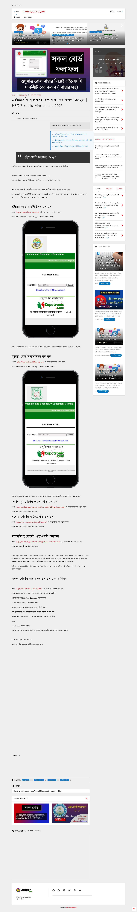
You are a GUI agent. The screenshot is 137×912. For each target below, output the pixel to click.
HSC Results (23, 95)
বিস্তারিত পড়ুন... (105, 284)
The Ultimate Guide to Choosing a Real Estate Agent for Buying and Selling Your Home (108, 157)
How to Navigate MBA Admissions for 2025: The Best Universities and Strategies (29, 38)
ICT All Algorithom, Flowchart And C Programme (107, 147)
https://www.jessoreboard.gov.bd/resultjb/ (31, 522)
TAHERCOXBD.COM (34, 12)
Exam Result (28, 17)
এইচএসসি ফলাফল (36, 95)
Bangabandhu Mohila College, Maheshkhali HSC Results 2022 (72, 141)
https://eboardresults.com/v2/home (29, 589)
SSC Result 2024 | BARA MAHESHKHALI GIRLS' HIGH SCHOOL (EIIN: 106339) (68, 39)
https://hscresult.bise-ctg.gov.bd (27, 212)
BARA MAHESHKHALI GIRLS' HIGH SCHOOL (62, 34)
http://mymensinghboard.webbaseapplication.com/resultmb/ (38, 542)
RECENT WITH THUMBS (105, 139)
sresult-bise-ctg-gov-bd (95, 32)
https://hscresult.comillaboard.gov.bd (30, 362)
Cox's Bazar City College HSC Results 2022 (71, 146)
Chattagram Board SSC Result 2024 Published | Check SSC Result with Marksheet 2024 (104, 38)
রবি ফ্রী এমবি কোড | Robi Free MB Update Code (107, 305)
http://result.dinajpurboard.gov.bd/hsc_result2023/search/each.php (40, 507)
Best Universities (18, 32)
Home (18, 17)
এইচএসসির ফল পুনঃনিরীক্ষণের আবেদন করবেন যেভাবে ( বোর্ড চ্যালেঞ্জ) (69, 135)
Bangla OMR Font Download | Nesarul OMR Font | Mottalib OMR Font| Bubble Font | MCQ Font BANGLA (108, 263)
